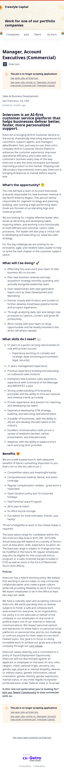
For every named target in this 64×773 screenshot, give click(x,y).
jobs (26, 34)
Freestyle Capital (16, 7)
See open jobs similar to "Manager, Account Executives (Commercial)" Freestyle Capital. (33, 84)
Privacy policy (25, 766)
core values (36, 646)
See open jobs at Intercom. (25, 78)
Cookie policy (39, 766)
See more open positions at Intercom (32, 737)
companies (12, 34)
